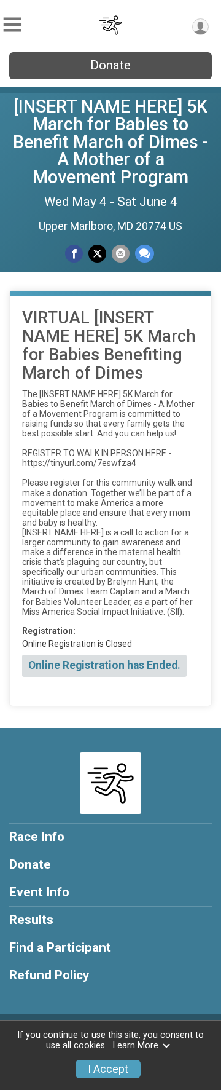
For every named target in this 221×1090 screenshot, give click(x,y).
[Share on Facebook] (74, 254)
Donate (110, 65)
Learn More (135, 1045)
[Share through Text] (144, 254)
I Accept (108, 1069)
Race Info (36, 836)
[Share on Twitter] (97, 254)
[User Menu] (200, 26)
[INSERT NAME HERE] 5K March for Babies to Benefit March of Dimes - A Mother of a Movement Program (110, 142)
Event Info (39, 892)
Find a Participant (60, 947)
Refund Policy (49, 975)
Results (31, 919)
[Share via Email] (121, 254)
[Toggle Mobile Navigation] (12, 25)
